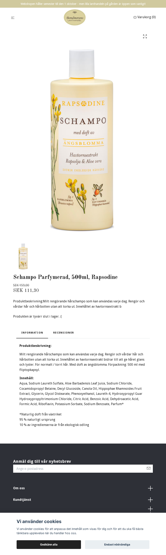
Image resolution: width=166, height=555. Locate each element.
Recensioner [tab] (63, 332)
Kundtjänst (22, 500)
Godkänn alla (48, 544)
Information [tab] (32, 332)
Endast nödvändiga (117, 544)
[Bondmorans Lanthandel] (75, 17)
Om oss (19, 488)
